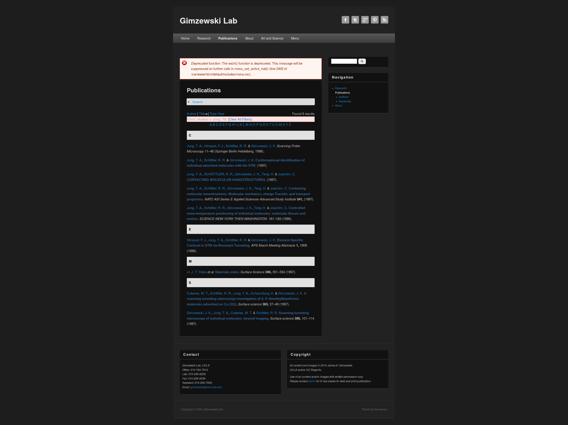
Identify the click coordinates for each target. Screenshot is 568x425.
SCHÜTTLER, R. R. (218, 174)
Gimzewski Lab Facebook (345, 20)
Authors (343, 97)
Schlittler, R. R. (236, 145)
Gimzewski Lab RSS (384, 20)
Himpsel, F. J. (214, 145)
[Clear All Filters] (240, 119)
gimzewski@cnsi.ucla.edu (206, 387)
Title (202, 113)
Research (204, 38)
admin (312, 381)
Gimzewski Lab (213, 409)
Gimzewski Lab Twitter (355, 20)
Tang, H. (268, 174)
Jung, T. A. (194, 145)
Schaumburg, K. (262, 293)
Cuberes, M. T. (197, 293)
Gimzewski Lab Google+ (365, 20)
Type (213, 113)
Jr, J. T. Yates (197, 271)
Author (191, 113)
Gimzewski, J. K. (263, 145)
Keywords (345, 101)
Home (185, 38)
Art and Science (272, 38)
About (249, 38)
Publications (227, 38)
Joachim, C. (287, 174)
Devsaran (381, 409)
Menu (295, 38)
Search (197, 101)
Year (221, 113)
